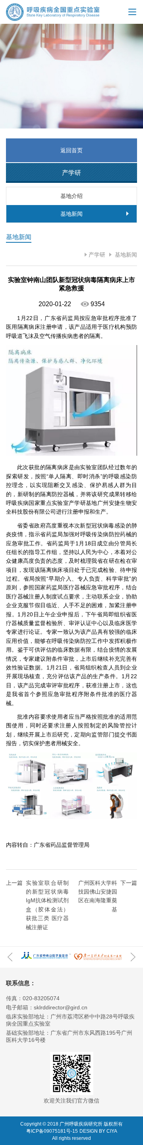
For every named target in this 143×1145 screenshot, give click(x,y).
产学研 (97, 254)
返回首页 (71, 150)
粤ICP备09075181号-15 (52, 1131)
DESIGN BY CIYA (98, 1131)
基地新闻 (125, 254)
